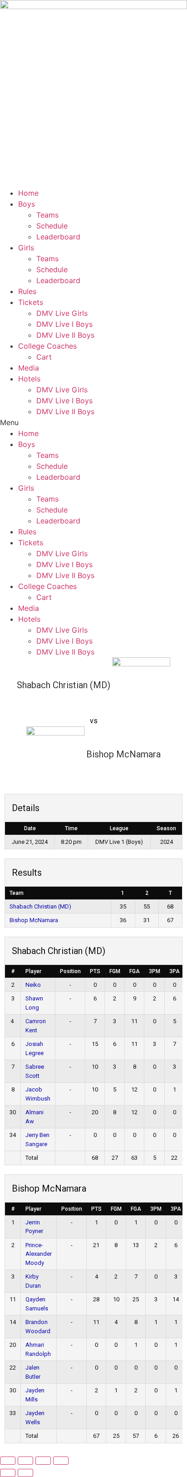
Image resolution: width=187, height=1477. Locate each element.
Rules (27, 291)
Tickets (30, 302)
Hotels (29, 378)
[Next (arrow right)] (25, 1473)
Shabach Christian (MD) (40, 906)
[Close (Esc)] (61, 1461)
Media (28, 367)
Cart (44, 356)
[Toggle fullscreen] (25, 1461)
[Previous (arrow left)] (7, 1473)
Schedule (52, 225)
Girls (26, 247)
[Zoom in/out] (7, 1461)
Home (28, 193)
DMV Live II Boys (65, 335)
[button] (93, 422)
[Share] (43, 1461)
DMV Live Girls (62, 313)
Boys (26, 203)
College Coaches (47, 345)
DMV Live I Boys (64, 324)
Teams (47, 214)
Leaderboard (58, 236)
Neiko (33, 984)
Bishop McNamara (34, 920)
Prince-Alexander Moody (38, 1254)
